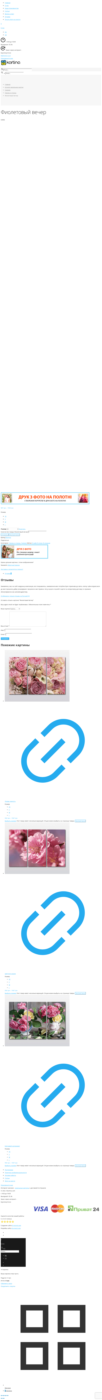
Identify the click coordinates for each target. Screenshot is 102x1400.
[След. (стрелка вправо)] (3, 1398)
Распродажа (9, 1170)
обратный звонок (14, 565)
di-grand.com (16, 1225)
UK (6, 35)
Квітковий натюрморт (12, 1146)
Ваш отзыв (5, 626)
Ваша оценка (5, 609)
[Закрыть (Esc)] (1, 1395)
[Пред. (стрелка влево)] (1, 1398)
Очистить (22, 529)
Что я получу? (18, 569)
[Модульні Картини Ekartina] (10, 65)
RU (6, 32)
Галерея (7, 90)
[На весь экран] (5, 1395)
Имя (3, 630)
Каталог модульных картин (14, 87)
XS (5, 516)
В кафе (34, 543)
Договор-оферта (10, 1175)
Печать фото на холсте (12, 19)
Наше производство (12, 8)
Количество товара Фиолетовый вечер (14, 532)
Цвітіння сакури (10, 974)
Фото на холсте (10, 1181)
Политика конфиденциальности (16, 1173)
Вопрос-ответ (9, 14)
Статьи (7, 11)
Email (3, 634)
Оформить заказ (6, 1283)
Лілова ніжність (10, 801)
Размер (3, 512)
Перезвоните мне (7, 58)
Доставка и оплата (7, 569)
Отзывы (7, 17)
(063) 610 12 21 (6, 56)
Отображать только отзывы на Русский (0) (15, 596)
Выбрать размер (10, 821)
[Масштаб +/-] (7, 1395)
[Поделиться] (3, 1395)
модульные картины (22, 1188)
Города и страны (10, 93)
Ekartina (8, 537)
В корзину (5, 535)
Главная (7, 3)
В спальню (46, 543)
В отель (39, 543)
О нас (7, 5)
